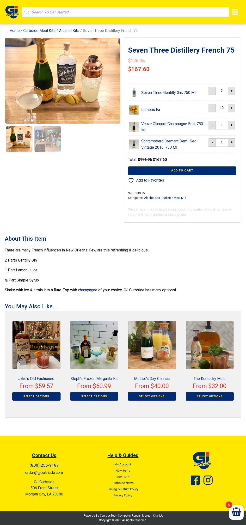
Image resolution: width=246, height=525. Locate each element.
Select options (36, 396)
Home (15, 30)
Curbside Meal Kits (39, 30)
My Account (123, 464)
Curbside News (123, 483)
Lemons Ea (150, 109)
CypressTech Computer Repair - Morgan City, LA (131, 515)
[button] (112, 45)
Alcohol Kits (69, 30)
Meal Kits (123, 477)
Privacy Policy (123, 495)
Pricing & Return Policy (123, 489)
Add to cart (182, 170)
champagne (87, 290)
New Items (123, 470)
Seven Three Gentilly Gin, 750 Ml (168, 92)
